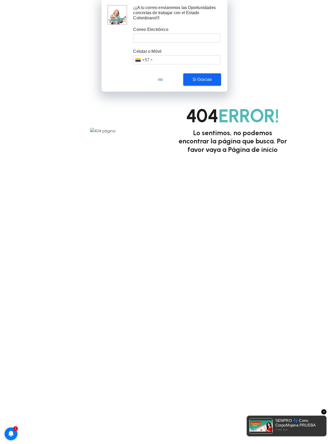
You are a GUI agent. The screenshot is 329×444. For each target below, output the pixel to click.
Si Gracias (202, 79)
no (160, 79)
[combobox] (143, 60)
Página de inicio (253, 149)
